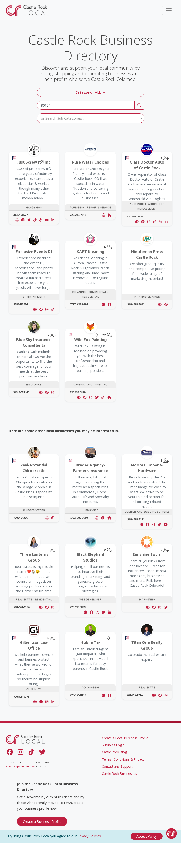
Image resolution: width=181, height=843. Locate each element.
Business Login (113, 745)
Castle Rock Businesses (119, 773)
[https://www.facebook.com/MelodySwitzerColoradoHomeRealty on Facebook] (47, 607)
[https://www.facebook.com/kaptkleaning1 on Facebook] (109, 304)
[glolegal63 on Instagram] (47, 701)
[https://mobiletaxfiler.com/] (103, 695)
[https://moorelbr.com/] (141, 524)
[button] (90, 92)
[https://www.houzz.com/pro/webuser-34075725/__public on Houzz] (109, 215)
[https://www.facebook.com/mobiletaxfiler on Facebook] (109, 695)
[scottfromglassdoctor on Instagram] (148, 221)
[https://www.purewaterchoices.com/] (103, 215)
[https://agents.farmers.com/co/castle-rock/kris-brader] (96, 518)
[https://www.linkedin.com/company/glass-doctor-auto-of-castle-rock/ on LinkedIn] (166, 221)
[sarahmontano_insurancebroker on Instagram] (52, 392)
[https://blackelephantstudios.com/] (85, 612)
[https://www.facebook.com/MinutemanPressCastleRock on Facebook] (166, 304)
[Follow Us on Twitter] (43, 753)
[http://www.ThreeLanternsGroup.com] (40, 607)
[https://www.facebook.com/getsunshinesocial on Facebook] (154, 607)
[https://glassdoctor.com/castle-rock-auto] (136, 221)
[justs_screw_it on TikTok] (35, 220)
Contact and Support (117, 766)
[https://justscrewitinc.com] (17, 220)
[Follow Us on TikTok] (32, 753)
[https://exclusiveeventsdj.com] (35, 309)
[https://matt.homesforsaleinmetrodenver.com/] (154, 695)
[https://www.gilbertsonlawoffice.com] (35, 701)
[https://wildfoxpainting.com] (78, 397)
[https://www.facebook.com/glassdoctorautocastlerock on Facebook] (142, 221)
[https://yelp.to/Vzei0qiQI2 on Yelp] (160, 221)
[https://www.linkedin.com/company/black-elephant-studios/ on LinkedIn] (109, 612)
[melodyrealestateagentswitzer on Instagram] (52, 607)
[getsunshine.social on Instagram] (159, 607)
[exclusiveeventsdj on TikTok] (52, 309)
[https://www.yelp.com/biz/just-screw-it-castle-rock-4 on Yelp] (40, 220)
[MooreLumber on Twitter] (159, 524)
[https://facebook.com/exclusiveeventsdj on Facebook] (41, 309)
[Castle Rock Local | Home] (28, 10)
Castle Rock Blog (114, 752)
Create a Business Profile (42, 821)
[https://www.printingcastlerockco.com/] (159, 304)
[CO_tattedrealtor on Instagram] (166, 695)
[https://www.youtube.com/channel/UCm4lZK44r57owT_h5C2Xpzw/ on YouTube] (166, 524)
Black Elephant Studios (20, 766)
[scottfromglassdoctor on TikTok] (154, 221)
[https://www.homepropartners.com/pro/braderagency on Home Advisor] (109, 518)
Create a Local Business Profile (125, 738)
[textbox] (90, 118)
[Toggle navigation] (168, 10)
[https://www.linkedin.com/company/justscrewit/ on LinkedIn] (52, 220)
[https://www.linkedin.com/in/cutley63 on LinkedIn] (52, 701)
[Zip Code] (139, 105)
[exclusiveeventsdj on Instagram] (47, 309)
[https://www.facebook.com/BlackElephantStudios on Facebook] (91, 612)
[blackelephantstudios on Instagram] (97, 612)
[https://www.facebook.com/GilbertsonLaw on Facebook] (41, 701)
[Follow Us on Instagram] (21, 753)
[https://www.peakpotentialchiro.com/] (47, 518)
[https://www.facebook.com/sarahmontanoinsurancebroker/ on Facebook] (47, 392)
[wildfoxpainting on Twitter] (97, 397)
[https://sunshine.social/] (147, 607)
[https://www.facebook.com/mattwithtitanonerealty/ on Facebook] (160, 695)
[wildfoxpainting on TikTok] (102, 397)
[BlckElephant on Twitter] (103, 612)
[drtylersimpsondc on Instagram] (52, 518)
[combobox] (90, 118)
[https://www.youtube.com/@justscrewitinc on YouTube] (47, 220)
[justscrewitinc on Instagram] (23, 220)
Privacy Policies (89, 836)
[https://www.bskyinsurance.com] (40, 392)
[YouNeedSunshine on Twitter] (166, 607)
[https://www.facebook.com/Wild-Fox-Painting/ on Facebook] (84, 397)
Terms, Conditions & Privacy (123, 759)
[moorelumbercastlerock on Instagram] (153, 524)
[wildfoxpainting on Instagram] (90, 397)
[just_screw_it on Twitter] (29, 220)
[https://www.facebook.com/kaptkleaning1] (103, 304)
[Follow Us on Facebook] (11, 753)
